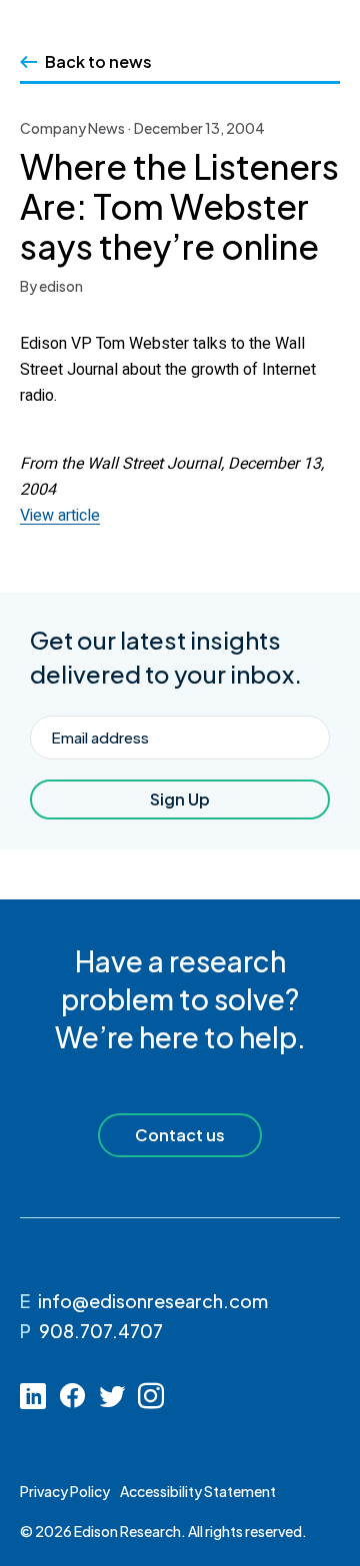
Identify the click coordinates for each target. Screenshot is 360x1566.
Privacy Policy (65, 1491)
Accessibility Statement (198, 1491)
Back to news (98, 61)
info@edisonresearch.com (153, 1300)
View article (60, 516)
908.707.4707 (101, 1330)
